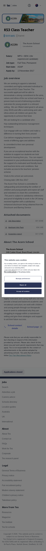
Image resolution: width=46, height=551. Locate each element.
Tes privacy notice (24, 272)
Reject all (23, 285)
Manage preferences (23, 278)
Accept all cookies (22, 291)
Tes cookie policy (10, 272)
